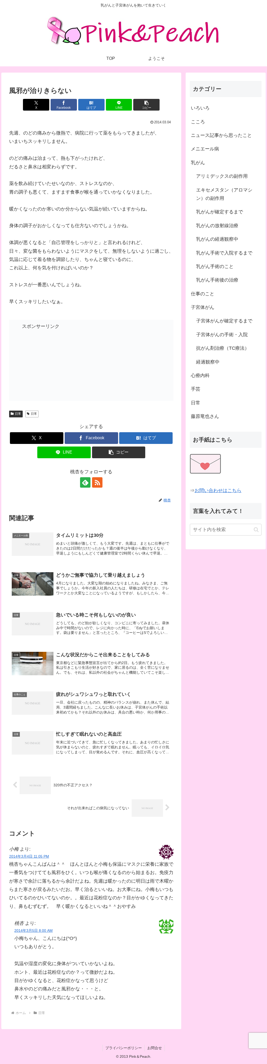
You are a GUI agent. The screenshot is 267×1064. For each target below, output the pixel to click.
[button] (146, 105)
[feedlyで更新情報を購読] (85, 482)
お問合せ (154, 1048)
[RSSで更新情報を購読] (97, 482)
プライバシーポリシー (123, 1048)
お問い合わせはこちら (218, 490)
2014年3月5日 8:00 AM (33, 930)
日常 (18, 414)
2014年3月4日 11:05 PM (29, 856)
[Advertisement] (54, 363)
